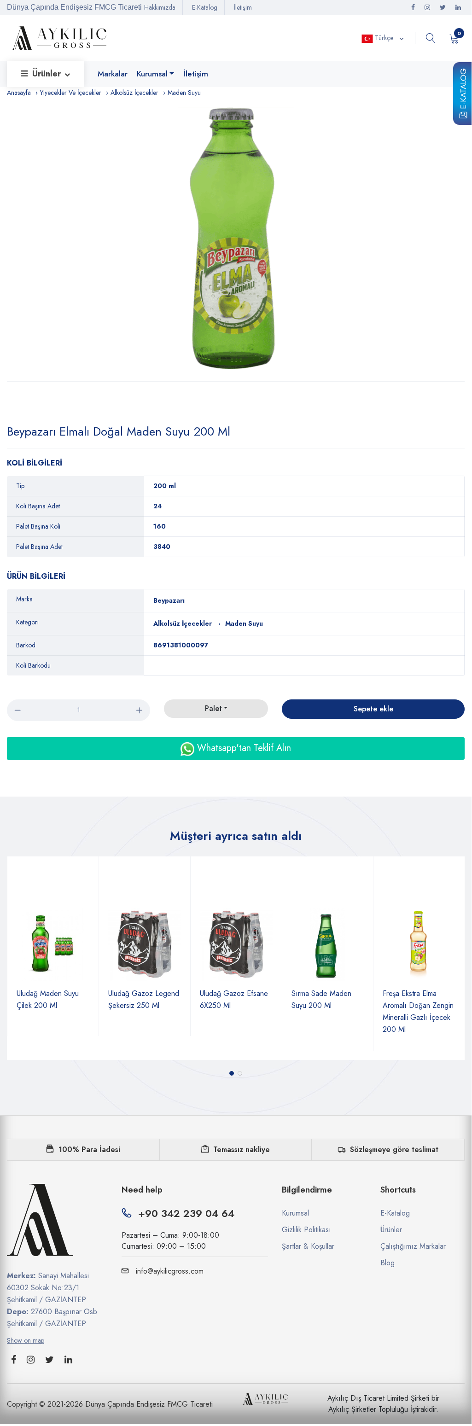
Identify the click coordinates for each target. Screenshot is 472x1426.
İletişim (243, 7)
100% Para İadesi (89, 1149)
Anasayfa (19, 92)
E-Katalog (463, 90)
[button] (231, 1073)
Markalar (113, 73)
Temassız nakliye (241, 1149)
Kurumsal (152, 73)
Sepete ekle (373, 709)
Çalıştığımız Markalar (413, 1246)
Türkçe (384, 37)
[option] (235, 239)
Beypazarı (169, 600)
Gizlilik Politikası (306, 1229)
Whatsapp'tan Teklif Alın (242, 748)
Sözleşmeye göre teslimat (394, 1149)
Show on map (25, 1340)
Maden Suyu (184, 92)
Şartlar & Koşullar (308, 1246)
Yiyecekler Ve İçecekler (70, 92)
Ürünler (47, 74)
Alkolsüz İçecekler (134, 92)
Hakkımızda (159, 7)
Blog (387, 1262)
